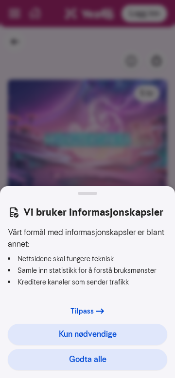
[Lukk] (87, 193)
